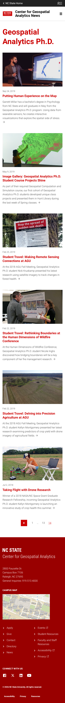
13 (43, 522)
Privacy (23, 696)
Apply (10, 627)
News (10, 652)
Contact (11, 640)
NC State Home (14, 3)
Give (9, 633)
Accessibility (9, 696)
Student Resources (48, 633)
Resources (35, 696)
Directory (11, 646)
